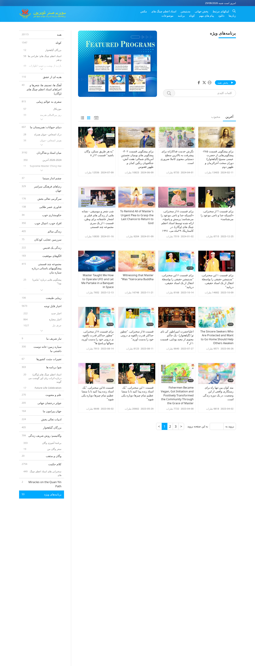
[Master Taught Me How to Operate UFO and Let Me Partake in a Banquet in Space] (96, 261)
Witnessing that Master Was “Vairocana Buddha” (137, 277)
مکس (143, 11)
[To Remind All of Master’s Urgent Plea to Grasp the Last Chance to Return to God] (136, 197)
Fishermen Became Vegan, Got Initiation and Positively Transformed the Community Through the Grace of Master (177, 395)
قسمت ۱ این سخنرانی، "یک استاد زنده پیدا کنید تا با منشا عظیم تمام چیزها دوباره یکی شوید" (137, 393)
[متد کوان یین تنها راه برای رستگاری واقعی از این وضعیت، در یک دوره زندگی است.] (216, 373)
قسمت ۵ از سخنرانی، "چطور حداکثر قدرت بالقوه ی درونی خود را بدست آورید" (137, 335)
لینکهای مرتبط (220, 11)
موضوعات (167, 16)
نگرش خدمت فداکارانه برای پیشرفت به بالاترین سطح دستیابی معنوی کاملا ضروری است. (177, 157)
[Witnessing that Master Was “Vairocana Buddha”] (136, 261)
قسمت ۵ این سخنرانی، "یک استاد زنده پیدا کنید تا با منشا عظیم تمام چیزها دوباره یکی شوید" (97, 393)
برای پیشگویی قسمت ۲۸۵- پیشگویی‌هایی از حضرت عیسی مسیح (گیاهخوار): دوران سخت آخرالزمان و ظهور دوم (218, 159)
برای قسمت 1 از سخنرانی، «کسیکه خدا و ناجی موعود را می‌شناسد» (217, 215)
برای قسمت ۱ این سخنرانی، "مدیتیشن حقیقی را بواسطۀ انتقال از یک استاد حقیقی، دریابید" (217, 281)
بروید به (229, 426)
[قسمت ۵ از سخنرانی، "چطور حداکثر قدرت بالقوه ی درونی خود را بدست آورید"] (136, 317)
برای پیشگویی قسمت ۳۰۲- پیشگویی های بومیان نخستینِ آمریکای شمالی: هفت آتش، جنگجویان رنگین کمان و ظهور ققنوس (137, 159)
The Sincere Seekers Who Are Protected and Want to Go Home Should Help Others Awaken (216, 337)
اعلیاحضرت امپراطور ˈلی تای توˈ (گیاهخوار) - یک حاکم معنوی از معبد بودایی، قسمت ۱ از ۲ (177, 337)
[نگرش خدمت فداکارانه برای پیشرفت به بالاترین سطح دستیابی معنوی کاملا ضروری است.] (176, 137)
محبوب (215, 116)
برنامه (181, 16)
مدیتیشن (185, 11)
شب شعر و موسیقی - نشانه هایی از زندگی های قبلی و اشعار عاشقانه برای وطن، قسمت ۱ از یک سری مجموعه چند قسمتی (98, 219)
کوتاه (192, 16)
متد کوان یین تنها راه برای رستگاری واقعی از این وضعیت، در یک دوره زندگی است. (218, 393)
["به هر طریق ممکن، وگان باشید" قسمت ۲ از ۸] (96, 137)
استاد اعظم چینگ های (163, 11)
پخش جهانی (201, 11)
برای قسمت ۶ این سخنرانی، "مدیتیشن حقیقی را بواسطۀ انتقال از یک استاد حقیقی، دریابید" (178, 281)
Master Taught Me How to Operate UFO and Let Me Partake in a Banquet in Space (97, 281)
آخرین (229, 116)
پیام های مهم (206, 16)
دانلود (221, 16)
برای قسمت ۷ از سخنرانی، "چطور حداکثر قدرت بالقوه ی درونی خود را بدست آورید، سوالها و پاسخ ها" (97, 337)
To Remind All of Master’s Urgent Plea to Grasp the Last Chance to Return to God (137, 217)
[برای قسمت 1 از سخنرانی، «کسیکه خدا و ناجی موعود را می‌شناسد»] (216, 197)
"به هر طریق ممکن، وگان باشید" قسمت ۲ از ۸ (99, 153)
